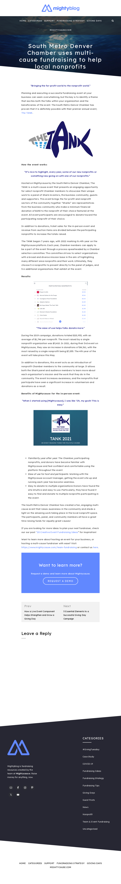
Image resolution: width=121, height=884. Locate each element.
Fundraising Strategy (71, 21)
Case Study (88, 756)
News (85, 807)
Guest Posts (89, 800)
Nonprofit (88, 814)
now (30, 777)
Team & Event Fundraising (96, 821)
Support (49, 21)
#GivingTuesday (91, 749)
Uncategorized (90, 829)
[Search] (112, 20)
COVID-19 (88, 764)
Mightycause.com (60, 30)
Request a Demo (60, 581)
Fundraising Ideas (92, 771)
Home (22, 21)
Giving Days (94, 21)
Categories (35, 21)
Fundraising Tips (91, 785)
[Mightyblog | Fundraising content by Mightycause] (8, 20)
